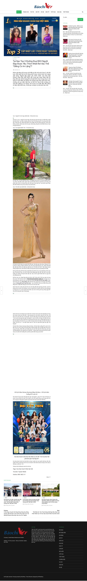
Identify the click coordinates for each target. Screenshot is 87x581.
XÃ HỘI (42, 12)
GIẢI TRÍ (37, 12)
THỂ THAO (53, 12)
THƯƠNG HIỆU (62, 559)
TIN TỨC (32, 12)
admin (13, 505)
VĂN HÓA (61, 564)
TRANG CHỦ (26, 12)
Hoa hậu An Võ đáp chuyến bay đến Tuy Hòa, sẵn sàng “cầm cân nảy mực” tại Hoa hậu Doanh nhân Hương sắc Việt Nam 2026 (12, 501)
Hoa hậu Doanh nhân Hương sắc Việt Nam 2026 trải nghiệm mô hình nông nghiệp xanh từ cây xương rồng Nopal (50, 501)
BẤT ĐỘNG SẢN (62, 532)
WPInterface (40, 576)
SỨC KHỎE (61, 551)
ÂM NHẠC (25, 497)
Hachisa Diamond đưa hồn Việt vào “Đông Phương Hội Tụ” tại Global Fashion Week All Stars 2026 (75, 55)
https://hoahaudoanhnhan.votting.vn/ (35, 278)
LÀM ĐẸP (61, 548)
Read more (65, 36)
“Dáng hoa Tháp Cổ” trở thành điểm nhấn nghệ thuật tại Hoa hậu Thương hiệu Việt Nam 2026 (75, 69)
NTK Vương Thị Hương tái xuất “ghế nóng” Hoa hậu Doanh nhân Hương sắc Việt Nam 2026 (75, 41)
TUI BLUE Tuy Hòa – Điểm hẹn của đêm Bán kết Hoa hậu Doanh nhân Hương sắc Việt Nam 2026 (75, 27)
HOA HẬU (59, 12)
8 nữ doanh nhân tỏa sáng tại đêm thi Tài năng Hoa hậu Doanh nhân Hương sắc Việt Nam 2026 (31, 501)
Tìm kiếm (65, 17)
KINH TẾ (47, 12)
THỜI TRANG (66, 12)
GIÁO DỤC (61, 540)
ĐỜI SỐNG (61, 535)
